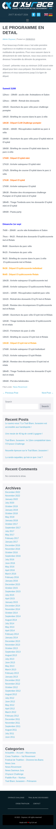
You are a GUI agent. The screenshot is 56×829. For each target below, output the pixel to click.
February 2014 (12, 634)
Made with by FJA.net (28, 823)
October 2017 (11, 524)
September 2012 (13, 691)
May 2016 (9, 567)
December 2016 (12, 545)
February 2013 (12, 673)
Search (8, 402)
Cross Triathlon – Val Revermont (20, 756)
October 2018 (11, 513)
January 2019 (11, 510)
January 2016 (11, 581)
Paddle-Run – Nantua (15, 778)
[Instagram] (38, 14)
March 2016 (10, 574)
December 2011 (12, 719)
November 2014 (12, 609)
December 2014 (12, 606)
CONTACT (36, 804)
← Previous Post (10, 393)
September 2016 (13, 556)
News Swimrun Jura (14, 770)
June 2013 (10, 662)
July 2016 (9, 559)
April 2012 (10, 708)
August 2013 (11, 655)
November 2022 (12, 496)
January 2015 (11, 602)
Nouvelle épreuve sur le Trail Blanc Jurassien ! (26, 450)
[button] (27, 20)
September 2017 (13, 528)
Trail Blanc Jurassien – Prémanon (20, 781)
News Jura (10, 763)
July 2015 (9, 595)
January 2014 (11, 637)
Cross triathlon (22, 804)
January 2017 (11, 542)
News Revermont (20, 387)
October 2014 (11, 613)
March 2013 (10, 669)
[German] (50, 14)
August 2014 (11, 620)
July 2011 (9, 733)
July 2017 (9, 531)
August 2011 (11, 730)
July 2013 (9, 659)
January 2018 (11, 520)
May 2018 (9, 517)
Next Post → (47, 393)
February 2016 (12, 577)
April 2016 (10, 570)
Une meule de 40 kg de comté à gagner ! (24, 434)
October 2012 (11, 687)
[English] (46, 14)
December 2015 (12, 584)
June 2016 (10, 563)
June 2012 (10, 701)
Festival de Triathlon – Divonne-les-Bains (24, 760)
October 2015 (11, 588)
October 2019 (11, 506)
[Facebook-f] (33, 14)
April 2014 (10, 630)
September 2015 (13, 591)
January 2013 (11, 677)
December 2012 (12, 680)
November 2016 (12, 549)
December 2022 (12, 492)
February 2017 (12, 538)
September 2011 (12, 726)
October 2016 (11, 552)
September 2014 (13, 616)
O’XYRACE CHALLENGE (16, 798)
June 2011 (10, 737)
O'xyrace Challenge (14, 774)
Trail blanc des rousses (38, 798)
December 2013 (12, 641)
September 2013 (13, 652)
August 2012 (11, 694)
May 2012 (9, 705)
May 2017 (9, 535)
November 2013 (12, 645)
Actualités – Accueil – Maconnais (20, 753)
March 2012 (10, 712)
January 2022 (11, 499)
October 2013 (11, 648)
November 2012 (12, 684)
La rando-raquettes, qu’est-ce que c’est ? (24, 457)
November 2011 (12, 723)
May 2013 (9, 666)
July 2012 (9, 698)
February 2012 (12, 716)
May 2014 (9, 627)
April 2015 (10, 598)
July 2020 (9, 503)
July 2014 (9, 623)
